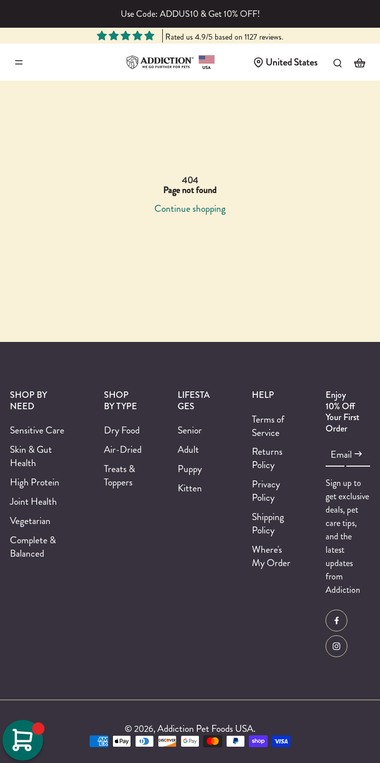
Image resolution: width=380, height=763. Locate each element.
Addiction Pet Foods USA (205, 728)
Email (341, 454)
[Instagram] (336, 646)
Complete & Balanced (33, 546)
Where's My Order (271, 556)
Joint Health (33, 501)
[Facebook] (336, 620)
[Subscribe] (358, 454)
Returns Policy (267, 458)
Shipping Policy (268, 523)
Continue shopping (190, 208)
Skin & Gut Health (31, 456)
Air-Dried (123, 449)
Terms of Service (268, 426)
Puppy (190, 469)
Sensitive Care (37, 430)
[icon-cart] (359, 62)
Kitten (190, 488)
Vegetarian (30, 520)
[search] (337, 62)
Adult (188, 449)
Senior (190, 430)
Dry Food (122, 430)
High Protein (34, 482)
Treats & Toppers (119, 475)
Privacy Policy (266, 490)
